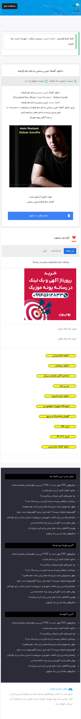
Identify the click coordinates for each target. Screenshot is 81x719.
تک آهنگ (53, 81)
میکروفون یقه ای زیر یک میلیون (60, 533)
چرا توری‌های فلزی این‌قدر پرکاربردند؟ (57, 496)
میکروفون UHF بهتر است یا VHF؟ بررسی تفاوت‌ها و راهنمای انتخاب (43, 485)
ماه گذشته (56, 251)
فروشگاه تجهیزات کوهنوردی (56, 406)
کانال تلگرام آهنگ (58, 689)
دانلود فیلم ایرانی (61, 355)
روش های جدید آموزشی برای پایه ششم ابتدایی (53, 523)
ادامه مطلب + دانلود (38, 216)
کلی (45, 251)
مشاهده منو (9, 6)
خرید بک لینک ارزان (67, 329)
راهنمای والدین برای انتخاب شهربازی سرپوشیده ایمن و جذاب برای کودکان (41, 517)
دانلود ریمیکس (62, 366)
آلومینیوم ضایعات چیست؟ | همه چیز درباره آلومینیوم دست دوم (46, 512)
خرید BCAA (63, 436)
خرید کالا (65, 426)
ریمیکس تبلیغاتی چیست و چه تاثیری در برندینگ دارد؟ (50, 501)
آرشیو (63, 81)
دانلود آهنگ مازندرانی (58, 447)
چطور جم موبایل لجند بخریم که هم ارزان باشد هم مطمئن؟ (48, 507)
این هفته (70, 251)
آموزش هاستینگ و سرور (57, 416)
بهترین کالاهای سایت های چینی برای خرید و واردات (51, 528)
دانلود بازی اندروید (60, 396)
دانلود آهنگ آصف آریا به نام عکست (58, 490)
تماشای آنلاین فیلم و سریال (56, 376)
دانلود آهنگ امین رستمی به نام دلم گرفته (40, 71)
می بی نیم (64, 386)
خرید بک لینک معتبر (67, 339)
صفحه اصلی (49, 39)
